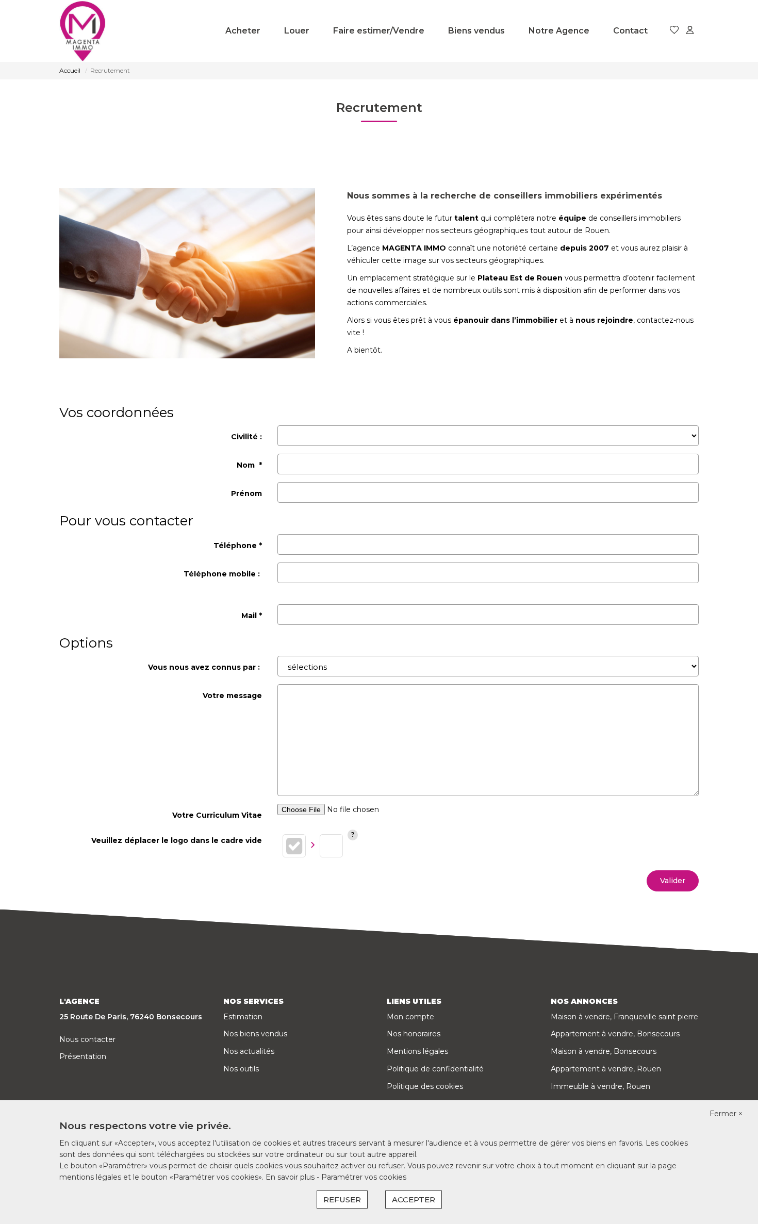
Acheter (242, 31)
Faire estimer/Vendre (378, 31)
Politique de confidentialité (435, 1068)
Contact (630, 31)
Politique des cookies (425, 1086)
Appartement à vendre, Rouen (606, 1068)
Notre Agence (559, 31)
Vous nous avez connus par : (205, 667)
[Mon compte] (690, 31)
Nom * (249, 465)
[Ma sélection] (674, 31)
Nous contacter (87, 1039)
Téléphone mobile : (223, 573)
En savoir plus (291, 1177)
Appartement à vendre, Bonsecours (615, 1033)
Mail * (251, 615)
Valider (672, 880)
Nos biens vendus (255, 1033)
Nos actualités (248, 1051)
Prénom (246, 493)
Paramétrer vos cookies (363, 1177)
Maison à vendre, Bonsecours (603, 1051)
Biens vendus (476, 31)
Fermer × (726, 1113)
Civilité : (246, 436)
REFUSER (342, 1199)
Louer (296, 31)
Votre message (232, 695)
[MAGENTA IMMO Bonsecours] (82, 31)
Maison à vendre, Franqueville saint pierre (624, 1016)
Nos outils (241, 1068)
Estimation (242, 1016)
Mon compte (410, 1016)
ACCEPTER (413, 1199)
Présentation (82, 1056)
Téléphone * (237, 545)
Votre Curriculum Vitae (217, 815)
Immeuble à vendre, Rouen (600, 1086)
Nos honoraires (413, 1033)
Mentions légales (417, 1051)
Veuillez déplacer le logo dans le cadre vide (176, 840)
